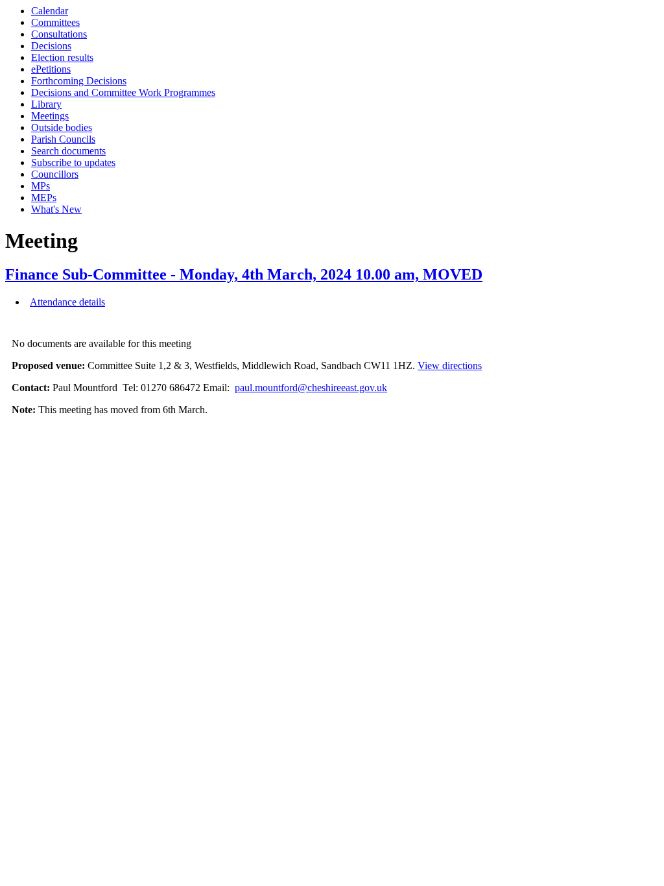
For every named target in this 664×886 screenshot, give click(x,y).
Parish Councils (63, 139)
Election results (62, 57)
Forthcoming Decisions (78, 80)
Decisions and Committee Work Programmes (123, 92)
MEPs (43, 197)
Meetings (50, 115)
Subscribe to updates (73, 162)
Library (46, 104)
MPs (40, 185)
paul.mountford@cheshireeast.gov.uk (311, 387)
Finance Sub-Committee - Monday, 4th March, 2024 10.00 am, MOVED (243, 274)
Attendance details (67, 301)
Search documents (68, 150)
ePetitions (51, 69)
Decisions (51, 45)
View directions (450, 365)
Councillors (54, 174)
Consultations (59, 34)
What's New (56, 209)
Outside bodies (61, 127)
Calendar (49, 10)
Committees (55, 22)
